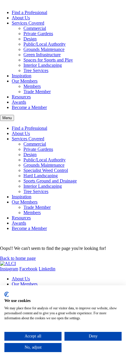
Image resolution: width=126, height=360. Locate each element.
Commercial (34, 28)
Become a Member (29, 107)
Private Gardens (38, 33)
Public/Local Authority (44, 44)
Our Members (25, 81)
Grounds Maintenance (43, 49)
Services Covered (28, 23)
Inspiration (21, 75)
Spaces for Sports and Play (48, 59)
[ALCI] (8, 263)
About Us (21, 17)
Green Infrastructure (42, 54)
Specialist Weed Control (45, 170)
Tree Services (35, 70)
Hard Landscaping (40, 175)
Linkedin (47, 268)
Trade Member (37, 91)
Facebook (28, 268)
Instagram (9, 268)
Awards (19, 102)
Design (30, 38)
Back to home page (18, 258)
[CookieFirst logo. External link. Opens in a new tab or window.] (6, 294)
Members (32, 86)
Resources (21, 96)
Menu (7, 118)
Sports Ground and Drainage (50, 180)
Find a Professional (29, 12)
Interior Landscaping (42, 65)
